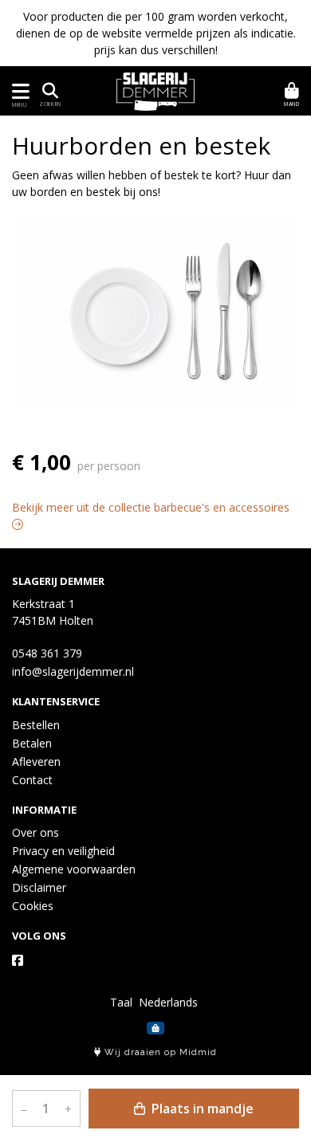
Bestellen (36, 724)
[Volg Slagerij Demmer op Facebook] (17, 960)
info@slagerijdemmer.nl (73, 671)
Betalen (32, 743)
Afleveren (36, 761)
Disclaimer (39, 887)
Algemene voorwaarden (74, 869)
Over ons (35, 832)
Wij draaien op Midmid (159, 1052)
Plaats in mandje (201, 1108)
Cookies (32, 905)
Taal (121, 1002)
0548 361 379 (47, 653)
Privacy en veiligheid (63, 850)
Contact (32, 779)
